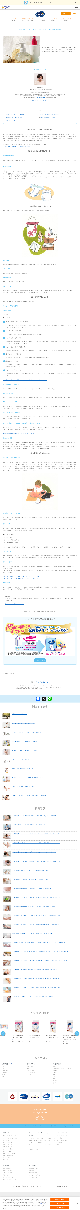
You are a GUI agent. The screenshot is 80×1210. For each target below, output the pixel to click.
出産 (3, 1077)
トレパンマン (6, 1146)
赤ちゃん (55, 1066)
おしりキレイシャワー (9, 1151)
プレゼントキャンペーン (35, 1149)
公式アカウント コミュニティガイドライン (55, 1195)
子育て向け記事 (33, 1173)
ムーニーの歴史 (58, 1138)
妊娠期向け (6, 1064)
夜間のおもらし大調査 (34, 1175)
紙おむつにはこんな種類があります (49, 114)
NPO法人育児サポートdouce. (39, 100)
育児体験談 (57, 1064)
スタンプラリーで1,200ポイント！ (38, 2)
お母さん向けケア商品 (9, 1153)
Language (74, 13)
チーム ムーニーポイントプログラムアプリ (40, 1140)
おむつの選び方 (33, 1177)
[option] (18, 1031)
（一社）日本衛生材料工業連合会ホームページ (17, 146)
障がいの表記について (71, 1195)
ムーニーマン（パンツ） (9, 1142)
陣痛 (54, 1079)
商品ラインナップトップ (9, 1136)
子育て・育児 (5, 1070)
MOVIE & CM (17, 1186)
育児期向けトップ (33, 1168)
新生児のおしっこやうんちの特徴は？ (16, 114)
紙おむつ (55, 1070)
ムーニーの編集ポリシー (38, 1186)
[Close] (77, 1203)
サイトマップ (51, 1186)
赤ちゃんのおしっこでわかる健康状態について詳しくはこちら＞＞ (21, 576)
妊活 (3, 1068)
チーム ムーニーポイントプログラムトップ (40, 1138)
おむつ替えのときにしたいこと (14, 120)
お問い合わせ (18, 1195)
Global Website (62, 1186)
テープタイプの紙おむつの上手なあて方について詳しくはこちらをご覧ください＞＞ (25, 380)
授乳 (54, 1074)
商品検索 (5, 1160)
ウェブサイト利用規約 (28, 1195)
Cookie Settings (59, 1199)
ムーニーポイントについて (36, 1142)
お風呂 (54, 1072)
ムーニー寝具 (6, 1157)
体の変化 (55, 1081)
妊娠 (3, 1066)
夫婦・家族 (30, 1066)
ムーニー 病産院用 (8, 1155)
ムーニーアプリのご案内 (9, 1179)
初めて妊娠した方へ (8, 1170)
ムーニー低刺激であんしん (10, 1138)
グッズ (3, 1074)
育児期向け (31, 1064)
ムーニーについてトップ (60, 1136)
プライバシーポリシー (39, 1195)
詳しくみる (40, 660)
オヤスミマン (6, 1144)
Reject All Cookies (59, 1203)
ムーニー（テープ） (8, 1140)
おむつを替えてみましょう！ (47, 117)
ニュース (26, 1186)
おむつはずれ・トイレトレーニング (62, 1068)
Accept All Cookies (60, 1207)
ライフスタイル (6, 1072)
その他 (54, 1083)
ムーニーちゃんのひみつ (60, 1140)
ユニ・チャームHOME (9, 1195)
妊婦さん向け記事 (7, 1173)
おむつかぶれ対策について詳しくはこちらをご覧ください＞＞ (19, 433)
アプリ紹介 (57, 1144)
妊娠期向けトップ (7, 1168)
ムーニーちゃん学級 (40, 97)
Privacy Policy (43, 1204)
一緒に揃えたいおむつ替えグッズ (14, 117)
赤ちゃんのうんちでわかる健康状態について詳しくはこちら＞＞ (21, 578)
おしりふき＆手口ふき (9, 1149)
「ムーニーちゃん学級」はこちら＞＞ (14, 604)
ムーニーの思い (58, 1142)
